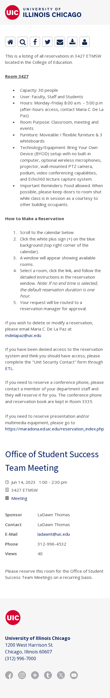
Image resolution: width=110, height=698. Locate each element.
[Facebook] (35, 42)
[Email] (60, 42)
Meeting (19, 498)
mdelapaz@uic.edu (23, 335)
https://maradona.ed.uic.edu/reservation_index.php (54, 429)
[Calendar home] (10, 42)
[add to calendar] (72, 42)
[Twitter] (47, 42)
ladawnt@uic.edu (54, 534)
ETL (9, 368)
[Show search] (22, 42)
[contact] (85, 42)
